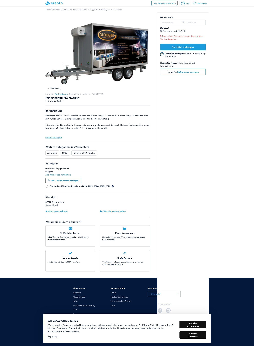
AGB (75, 309)
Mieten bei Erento (119, 297)
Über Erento (79, 297)
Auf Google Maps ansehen (113, 211)
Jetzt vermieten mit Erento (164, 3)
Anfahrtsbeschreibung (56, 211)
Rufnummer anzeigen (188, 72)
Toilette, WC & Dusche (84, 153)
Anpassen (52, 336)
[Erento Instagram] (168, 310)
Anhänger (52, 153)
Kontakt (77, 292)
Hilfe (187, 3)
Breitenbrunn (61, 94)
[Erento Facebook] (160, 310)
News (113, 292)
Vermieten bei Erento (121, 301)
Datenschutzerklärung (84, 305)
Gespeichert (202, 3)
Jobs (75, 301)
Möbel (65, 153)
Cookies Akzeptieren (193, 324)
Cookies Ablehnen (193, 335)
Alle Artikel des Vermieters (58, 174)
